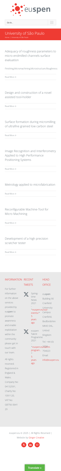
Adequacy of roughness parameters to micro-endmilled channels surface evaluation (30, 55)
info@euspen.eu (50, 359)
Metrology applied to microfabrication (30, 184)
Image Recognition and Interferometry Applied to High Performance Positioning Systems (30, 155)
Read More (9, 77)
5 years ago (33, 319)
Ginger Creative (36, 437)
